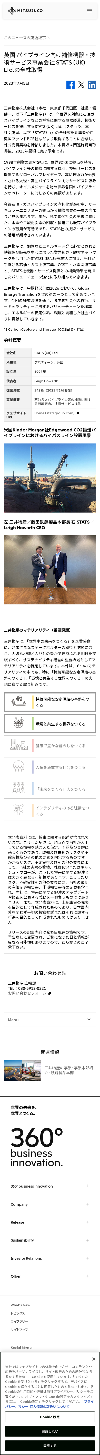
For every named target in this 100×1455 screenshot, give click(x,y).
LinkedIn (92, 85)
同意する (50, 1445)
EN (77, 10)
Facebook (70, 85)
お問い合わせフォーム (27, 993)
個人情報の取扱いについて (50, 1406)
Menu (13, 1019)
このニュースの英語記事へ (27, 37)
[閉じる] (93, 1359)
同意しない (50, 1431)
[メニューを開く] (89, 10)
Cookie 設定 (50, 1416)
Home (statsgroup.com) (54, 412)
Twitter (81, 85)
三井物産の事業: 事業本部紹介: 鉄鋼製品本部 (69, 1070)
